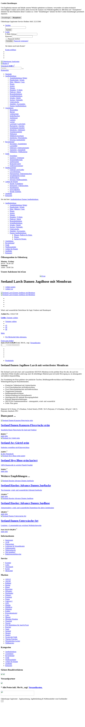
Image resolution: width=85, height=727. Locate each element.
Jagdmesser (14, 118)
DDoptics (8, 591)
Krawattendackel (11, 613)
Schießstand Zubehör (17, 128)
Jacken (12, 86)
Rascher (8, 627)
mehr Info (4, 436)
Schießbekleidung (16, 96)
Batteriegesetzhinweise (13, 554)
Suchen (8, 30)
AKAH (8, 581)
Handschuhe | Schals (17, 80)
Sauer (7, 629)
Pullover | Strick (15, 92)
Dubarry (8, 595)
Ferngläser (13, 156)
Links (7, 565)
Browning (8, 589)
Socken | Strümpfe (16, 100)
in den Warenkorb (13, 345)
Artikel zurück (10, 287)
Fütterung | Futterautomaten (19, 148)
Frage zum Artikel (7, 341)
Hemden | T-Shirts (16, 90)
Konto (7, 569)
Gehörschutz (14, 114)
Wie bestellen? (10, 552)
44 (6, 327)
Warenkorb (9, 567)
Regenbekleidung (16, 94)
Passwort (8, 36)
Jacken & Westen (20, 239)
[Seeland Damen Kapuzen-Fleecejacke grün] (17, 420)
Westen (12, 88)
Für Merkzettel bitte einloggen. (16, 337)
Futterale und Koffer (17, 170)
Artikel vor (9, 289)
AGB (7, 542)
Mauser (8, 617)
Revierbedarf (9, 142)
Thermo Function (11, 639)
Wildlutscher (9, 643)
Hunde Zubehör (15, 192)
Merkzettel (9, 571)
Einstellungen (6, 17)
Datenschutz (9, 544)
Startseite (8, 74)
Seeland (8, 631)
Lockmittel (13, 146)
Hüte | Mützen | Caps (17, 82)
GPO (7, 603)
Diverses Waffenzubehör (18, 180)
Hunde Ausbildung (16, 184)
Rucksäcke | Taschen (17, 126)
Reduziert (8, 196)
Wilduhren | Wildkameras (18, 152)
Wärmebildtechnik (16, 160)
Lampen (12, 120)
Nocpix (8, 623)
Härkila (8, 605)
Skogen (8, 633)
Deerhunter (9, 593)
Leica (7, 615)
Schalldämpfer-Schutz (17, 176)
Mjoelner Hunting (11, 619)
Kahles (7, 611)
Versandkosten (35, 343)
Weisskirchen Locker (12, 641)
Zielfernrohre (14, 162)
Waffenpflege (14, 178)
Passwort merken (14, 39)
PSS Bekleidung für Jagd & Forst (17, 625)
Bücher (12, 112)
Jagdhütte (8, 194)
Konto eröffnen (10, 50)
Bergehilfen (14, 110)
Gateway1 (9, 601)
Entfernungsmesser (16, 166)
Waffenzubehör (10, 168)
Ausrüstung (9, 108)
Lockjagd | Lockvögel (18, 124)
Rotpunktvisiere (15, 164)
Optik (7, 154)
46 (6, 329)
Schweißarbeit (15, 190)
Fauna (7, 599)
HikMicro (8, 607)
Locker (12, 122)
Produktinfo (9, 361)
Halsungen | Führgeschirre (19, 186)
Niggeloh (8, 621)
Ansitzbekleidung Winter (18, 78)
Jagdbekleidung (10, 76)
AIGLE (8, 579)
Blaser (7, 587)
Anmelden (9, 41)
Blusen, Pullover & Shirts (23, 235)
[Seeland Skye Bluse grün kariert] (13, 456)
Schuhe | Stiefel (15, 98)
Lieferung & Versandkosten (15, 546)
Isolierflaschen (15, 116)
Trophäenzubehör (16, 132)
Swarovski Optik (11, 637)
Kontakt (8, 563)
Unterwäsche (14, 102)
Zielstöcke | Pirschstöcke (18, 138)
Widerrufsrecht (10, 550)
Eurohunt (8, 597)
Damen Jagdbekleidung (18, 106)
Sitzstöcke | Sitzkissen (17, 130)
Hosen (12, 84)
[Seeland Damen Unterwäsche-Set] (13, 516)
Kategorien (5, 70)
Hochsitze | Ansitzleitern (18, 144)
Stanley (8, 635)
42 (6, 325)
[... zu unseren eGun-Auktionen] (42, 276)
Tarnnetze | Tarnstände (17, 150)
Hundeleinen (14, 188)
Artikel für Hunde (11, 182)
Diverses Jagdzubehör (17, 140)
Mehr (3, 333)
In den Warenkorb (7, 454)
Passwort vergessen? (21, 41)
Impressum (9, 540)
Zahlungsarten (10, 548)
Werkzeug (13, 134)
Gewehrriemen (15, 172)
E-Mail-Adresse (10, 34)
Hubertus (8, 609)
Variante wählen (11, 321)
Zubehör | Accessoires (18, 104)
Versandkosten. (35, 687)
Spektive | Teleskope (17, 158)
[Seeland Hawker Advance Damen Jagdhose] (17, 498)
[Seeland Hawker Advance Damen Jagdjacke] (17, 481)
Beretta (7, 585)
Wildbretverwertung (17, 136)
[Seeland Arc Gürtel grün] (10, 438)
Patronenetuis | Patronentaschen (21, 174)
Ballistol (8, 583)
